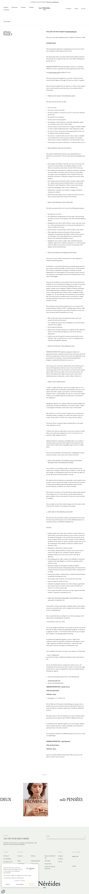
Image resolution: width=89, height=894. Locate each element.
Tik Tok (60, 861)
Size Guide (47, 861)
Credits (74, 866)
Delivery (33, 856)
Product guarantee (35, 861)
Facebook (60, 859)
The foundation (7, 859)
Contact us (20, 856)
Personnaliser (20, 884)
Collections (6, 10)
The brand (6, 856)
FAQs (19, 861)
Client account (34, 863)
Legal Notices (21, 863)
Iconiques (23, 7)
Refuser (8, 884)
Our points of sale (7, 861)
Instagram (60, 856)
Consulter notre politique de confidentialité (13, 878)
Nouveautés (15, 7)
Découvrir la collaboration (53, 2)
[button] (3, 892)
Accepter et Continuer (32, 884)
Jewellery (5, 7)
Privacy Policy (48, 863)
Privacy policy (6, 21)
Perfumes (31, 7)
